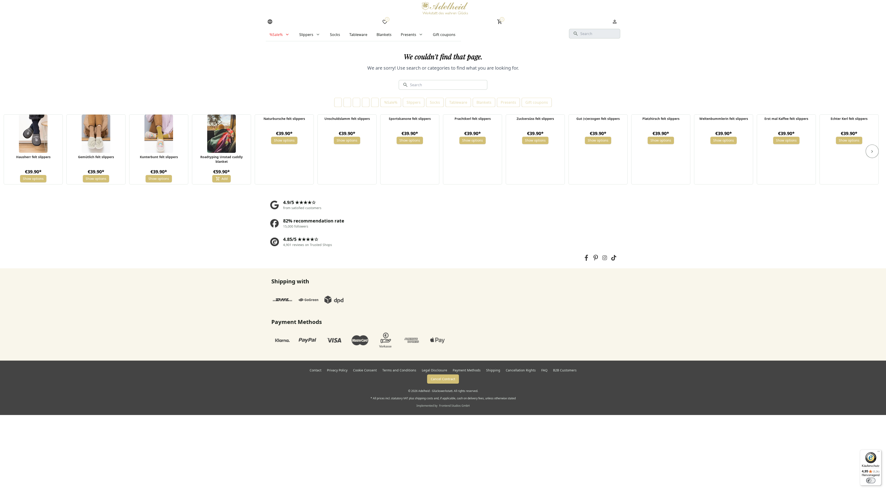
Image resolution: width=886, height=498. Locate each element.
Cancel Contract (443, 379)
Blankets (483, 102)
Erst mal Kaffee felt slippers (786, 118)
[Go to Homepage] (445, 8)
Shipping (493, 370)
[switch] (870, 480)
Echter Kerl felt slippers (849, 118)
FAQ (544, 370)
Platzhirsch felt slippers (660, 118)
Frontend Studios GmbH (454, 406)
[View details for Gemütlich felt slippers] (96, 134)
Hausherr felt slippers (33, 157)
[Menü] (878, 452)
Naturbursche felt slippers (284, 118)
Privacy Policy (337, 370)
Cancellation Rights (521, 370)
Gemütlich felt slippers (96, 157)
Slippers (414, 102)
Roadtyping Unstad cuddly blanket (221, 159)
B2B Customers (565, 370)
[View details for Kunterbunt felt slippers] (158, 134)
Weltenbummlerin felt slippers (723, 118)
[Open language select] (270, 21)
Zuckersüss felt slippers (535, 118)
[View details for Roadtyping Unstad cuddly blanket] (221, 134)
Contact (315, 370)
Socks (435, 102)
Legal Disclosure (434, 370)
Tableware (458, 102)
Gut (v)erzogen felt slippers (598, 118)
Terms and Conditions (399, 370)
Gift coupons (536, 102)
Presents (508, 102)
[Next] (872, 151)
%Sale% (390, 102)
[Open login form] (614, 21)
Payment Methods (467, 370)
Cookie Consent (365, 370)
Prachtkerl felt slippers (473, 118)
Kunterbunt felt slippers (159, 157)
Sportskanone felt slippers (410, 118)
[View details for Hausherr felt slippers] (33, 134)
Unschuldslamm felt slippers (347, 118)
